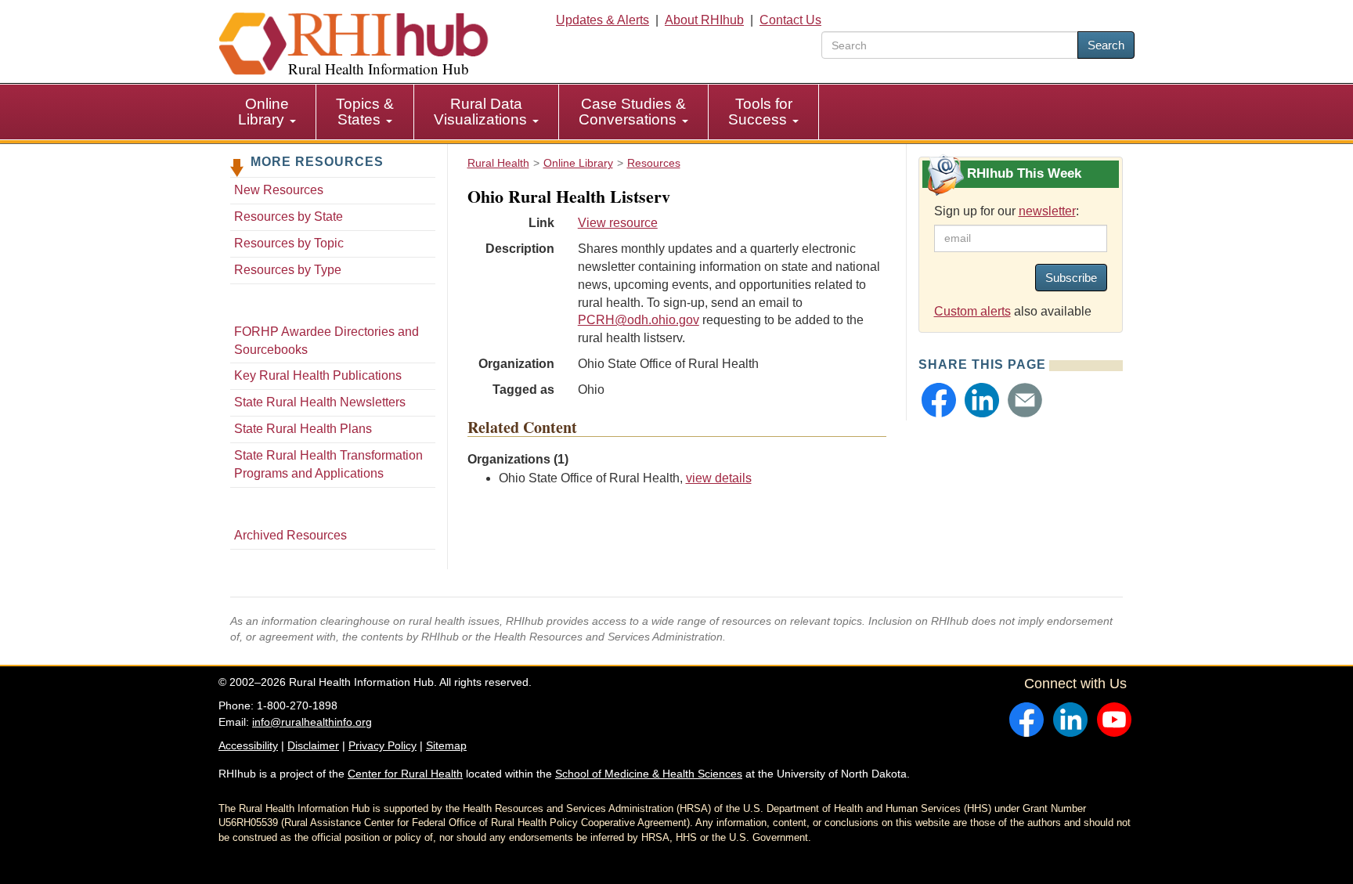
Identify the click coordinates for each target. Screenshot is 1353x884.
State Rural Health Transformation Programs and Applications (328, 464)
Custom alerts (972, 311)
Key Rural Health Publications (318, 375)
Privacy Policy (382, 745)
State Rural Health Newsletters (320, 402)
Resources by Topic (289, 243)
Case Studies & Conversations (632, 112)
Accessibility (248, 745)
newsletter (1047, 211)
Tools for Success (760, 112)
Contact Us (790, 20)
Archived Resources (290, 535)
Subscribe (1071, 277)
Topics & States (365, 112)
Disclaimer (313, 745)
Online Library (263, 112)
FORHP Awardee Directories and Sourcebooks (326, 340)
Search (1106, 45)
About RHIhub (704, 20)
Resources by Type (287, 269)
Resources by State (288, 216)
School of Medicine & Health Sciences (648, 773)
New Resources (278, 190)
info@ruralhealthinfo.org (312, 722)
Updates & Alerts (602, 20)
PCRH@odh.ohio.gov (638, 320)
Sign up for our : (1006, 211)
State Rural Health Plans (303, 428)
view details (719, 478)
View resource (618, 222)
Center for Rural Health (405, 773)
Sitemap (446, 745)
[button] (938, 400)
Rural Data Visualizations (482, 112)
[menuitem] (267, 112)
